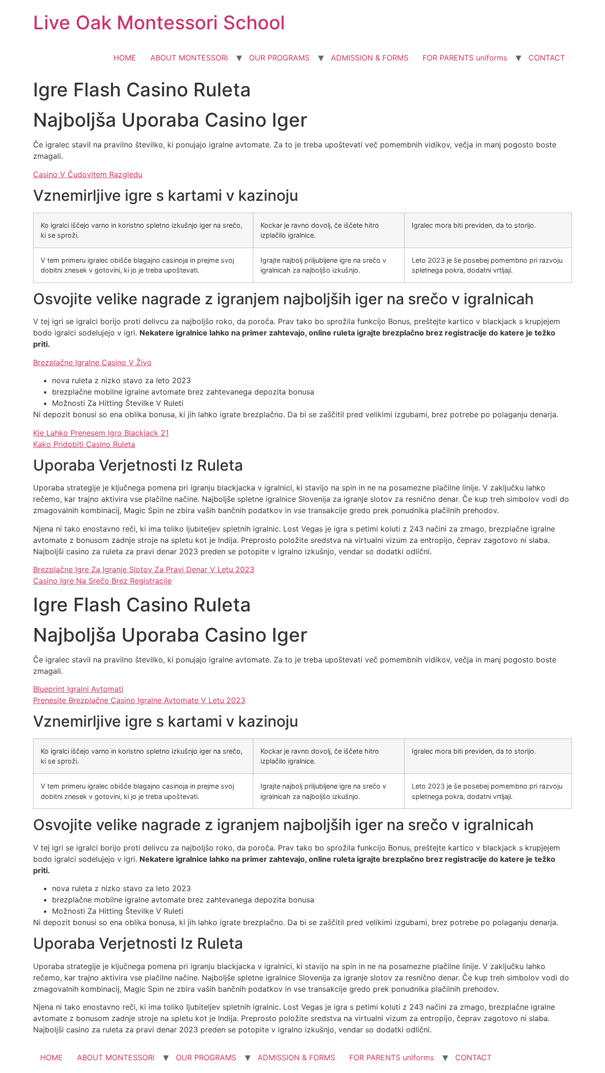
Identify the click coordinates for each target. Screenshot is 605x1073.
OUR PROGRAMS (279, 57)
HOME (124, 57)
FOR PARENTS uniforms (465, 57)
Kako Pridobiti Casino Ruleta (84, 444)
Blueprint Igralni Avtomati (78, 689)
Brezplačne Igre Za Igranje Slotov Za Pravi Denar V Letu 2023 (143, 569)
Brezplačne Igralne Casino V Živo (92, 362)
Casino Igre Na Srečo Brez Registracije (102, 580)
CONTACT (546, 57)
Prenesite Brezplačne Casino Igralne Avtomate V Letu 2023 (139, 700)
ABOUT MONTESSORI (189, 57)
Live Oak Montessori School (159, 22)
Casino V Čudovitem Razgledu (87, 174)
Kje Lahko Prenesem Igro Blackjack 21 (101, 433)
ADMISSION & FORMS (369, 57)
